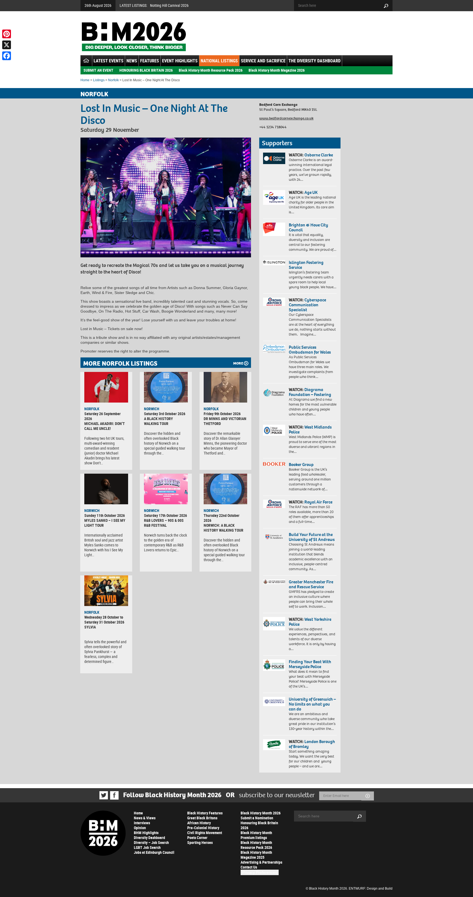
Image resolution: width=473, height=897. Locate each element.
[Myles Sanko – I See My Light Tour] (106, 489)
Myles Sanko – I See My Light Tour (104, 523)
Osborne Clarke (318, 155)
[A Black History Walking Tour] (166, 387)
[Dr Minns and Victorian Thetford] (225, 387)
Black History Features (205, 813)
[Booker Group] (274, 464)
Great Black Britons (202, 817)
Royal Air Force (318, 502)
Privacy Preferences (259, 872)
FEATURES (149, 61)
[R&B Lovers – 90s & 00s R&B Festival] (166, 489)
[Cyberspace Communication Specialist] (274, 302)
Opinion (140, 827)
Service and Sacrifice (263, 61)
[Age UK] (274, 197)
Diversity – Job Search (151, 842)
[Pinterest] (6, 33)
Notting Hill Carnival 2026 (169, 5)
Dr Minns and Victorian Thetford (225, 421)
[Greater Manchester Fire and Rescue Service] (274, 581)
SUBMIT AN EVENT (98, 70)
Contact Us (249, 867)
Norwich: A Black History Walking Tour (223, 528)
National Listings (219, 61)
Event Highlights (180, 61)
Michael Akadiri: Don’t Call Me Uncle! (104, 426)
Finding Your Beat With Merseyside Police (310, 664)
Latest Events (108, 61)
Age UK (311, 192)
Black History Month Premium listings (256, 835)
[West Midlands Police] (274, 430)
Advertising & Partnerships (261, 862)
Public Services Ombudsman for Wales (310, 349)
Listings (99, 80)
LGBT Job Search (147, 847)
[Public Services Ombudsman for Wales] (274, 349)
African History (199, 822)
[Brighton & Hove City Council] (274, 229)
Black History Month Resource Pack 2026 (211, 70)
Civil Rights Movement (204, 832)
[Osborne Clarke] (274, 158)
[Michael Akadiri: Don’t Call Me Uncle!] (106, 387)
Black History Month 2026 (261, 813)
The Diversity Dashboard (315, 61)
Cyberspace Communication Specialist (307, 305)
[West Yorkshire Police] (274, 623)
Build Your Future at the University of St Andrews (312, 537)
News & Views (144, 817)
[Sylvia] (106, 590)
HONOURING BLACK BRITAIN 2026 (146, 70)
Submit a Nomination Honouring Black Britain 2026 (259, 822)
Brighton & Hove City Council (308, 227)
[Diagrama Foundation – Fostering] (274, 392)
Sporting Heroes (200, 842)
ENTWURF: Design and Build (371, 888)
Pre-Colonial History (203, 827)
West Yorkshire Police (310, 621)
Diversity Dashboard (149, 837)
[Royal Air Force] (274, 504)
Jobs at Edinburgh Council (154, 852)
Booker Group (302, 464)
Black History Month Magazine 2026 (277, 70)
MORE (238, 363)
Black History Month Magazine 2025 (256, 855)
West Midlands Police (310, 429)
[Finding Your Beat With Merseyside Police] (274, 665)
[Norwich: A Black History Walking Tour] (225, 489)
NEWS (131, 61)
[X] (6, 44)
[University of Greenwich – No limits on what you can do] (274, 701)
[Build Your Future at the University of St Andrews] (274, 537)
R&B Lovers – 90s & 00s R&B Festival (164, 523)
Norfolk (113, 80)
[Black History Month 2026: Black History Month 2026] (133, 36)
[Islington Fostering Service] (274, 262)
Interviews (142, 822)
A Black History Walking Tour (158, 421)
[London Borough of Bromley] (274, 744)
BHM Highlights (146, 832)
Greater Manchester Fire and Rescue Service (311, 584)
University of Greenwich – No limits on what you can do (312, 704)
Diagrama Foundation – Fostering (310, 392)
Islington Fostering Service (306, 265)
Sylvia (90, 627)
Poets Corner (197, 837)
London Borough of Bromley (312, 744)
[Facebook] (6, 55)
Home (85, 80)
